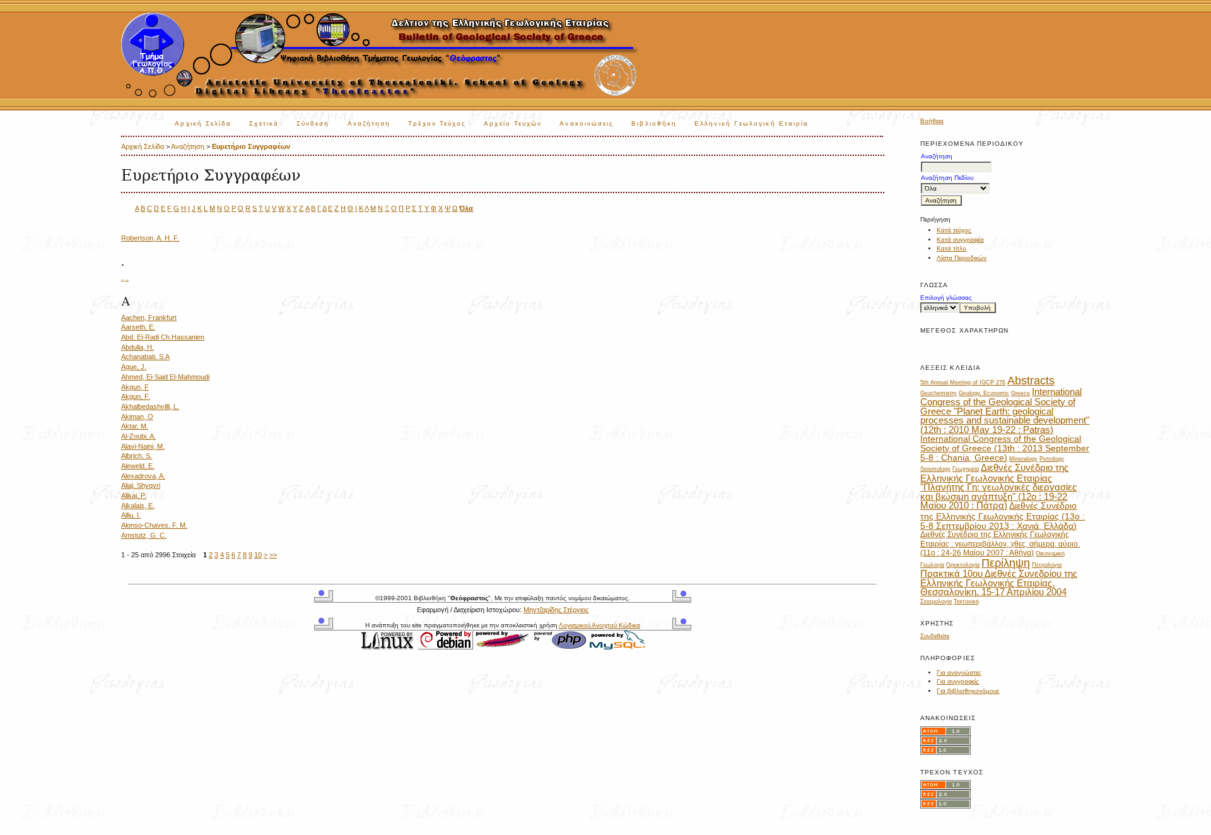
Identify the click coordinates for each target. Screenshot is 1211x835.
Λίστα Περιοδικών (961, 257)
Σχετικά (264, 123)
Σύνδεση (313, 123)
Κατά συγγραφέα (960, 239)
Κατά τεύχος (954, 230)
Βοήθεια (932, 120)
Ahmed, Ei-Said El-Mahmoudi (165, 377)
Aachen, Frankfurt (149, 317)
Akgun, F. (135, 396)
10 (258, 555)
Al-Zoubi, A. (138, 436)
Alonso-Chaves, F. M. (154, 525)
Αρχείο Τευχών (513, 123)
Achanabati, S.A (145, 356)
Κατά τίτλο (951, 248)
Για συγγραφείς (958, 681)
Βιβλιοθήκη (654, 123)
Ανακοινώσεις (586, 123)
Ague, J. (133, 366)
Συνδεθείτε (934, 635)
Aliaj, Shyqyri (140, 485)
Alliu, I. (131, 515)
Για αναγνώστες (959, 672)
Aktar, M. (134, 426)
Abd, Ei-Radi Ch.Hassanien (162, 337)
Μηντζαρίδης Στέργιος (556, 609)
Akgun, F (135, 387)
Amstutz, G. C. (144, 535)
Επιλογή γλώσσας (946, 297)
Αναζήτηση (369, 123)
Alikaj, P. (133, 495)
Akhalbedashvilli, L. (150, 406)
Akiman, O (137, 416)
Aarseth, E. (138, 327)
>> (273, 555)
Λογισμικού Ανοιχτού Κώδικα (599, 625)
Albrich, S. (136, 455)
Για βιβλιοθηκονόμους (968, 690)
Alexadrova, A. (143, 476)
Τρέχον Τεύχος (437, 123)
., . (125, 277)
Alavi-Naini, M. (143, 446)
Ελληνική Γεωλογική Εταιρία (751, 123)
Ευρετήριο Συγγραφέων (251, 146)
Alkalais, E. (138, 505)
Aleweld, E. (138, 466)
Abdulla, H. (137, 347)
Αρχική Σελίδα (203, 123)
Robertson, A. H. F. (150, 238)
